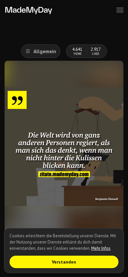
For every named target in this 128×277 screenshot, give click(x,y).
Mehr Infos (101, 248)
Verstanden (64, 262)
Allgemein (44, 51)
